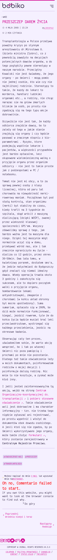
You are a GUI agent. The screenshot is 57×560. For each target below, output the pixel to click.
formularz (37, 435)
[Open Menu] (52, 5)
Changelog (45, 552)
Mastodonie (18, 479)
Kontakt (14, 554)
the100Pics (42, 554)
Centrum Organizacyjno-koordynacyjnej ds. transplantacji (25, 394)
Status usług (27, 554)
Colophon (10, 552)
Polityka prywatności (27, 552)
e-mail (34, 476)
